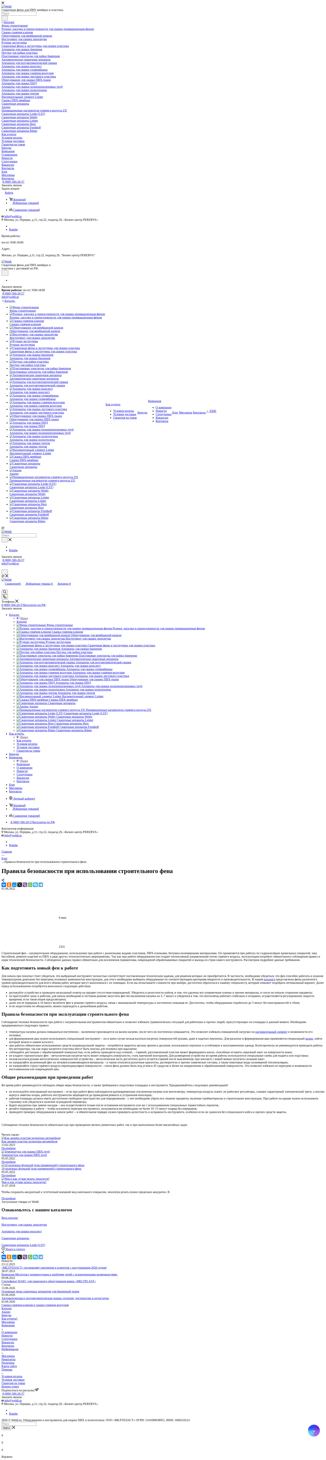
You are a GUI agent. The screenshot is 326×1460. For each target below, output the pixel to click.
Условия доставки (13, 1379)
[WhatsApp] (30, 884)
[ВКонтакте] (4, 884)
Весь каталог (10, 1217)
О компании (9, 1332)
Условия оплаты (12, 1376)
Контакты (8, 1345)
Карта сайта (9, 1366)
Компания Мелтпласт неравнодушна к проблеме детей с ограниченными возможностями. (60, 1274)
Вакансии (8, 1342)
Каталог (22, 621)
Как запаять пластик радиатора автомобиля (29, 1141)
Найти (6, 1428)
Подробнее (9, 1148)
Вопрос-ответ (10, 1386)
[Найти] (5, 18)
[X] (19, 884)
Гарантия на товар (13, 1383)
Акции (6, 1311)
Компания (23, 764)
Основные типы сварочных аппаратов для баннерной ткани (40, 1291)
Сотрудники (9, 1339)
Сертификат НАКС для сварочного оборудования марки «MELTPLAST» (49, 1281)
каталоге (269, 979)
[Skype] (35, 884)
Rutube (13, 229)
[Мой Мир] (14, 884)
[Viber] (25, 884)
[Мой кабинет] (3, 567)
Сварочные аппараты (15, 1238)
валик (309, 1038)
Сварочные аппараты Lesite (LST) (23, 1245)
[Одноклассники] (9, 884)
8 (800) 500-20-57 (13, 181)
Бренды (6, 1315)
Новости (7, 1335)
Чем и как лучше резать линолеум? (24, 1182)
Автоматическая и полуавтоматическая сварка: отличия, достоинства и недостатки (55, 1298)
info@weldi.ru (13, 216)
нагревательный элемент (271, 1031)
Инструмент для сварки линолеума (24, 1224)
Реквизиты (8, 1359)
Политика (8, 1362)
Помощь (7, 1369)
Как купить (24, 740)
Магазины (8, 1322)
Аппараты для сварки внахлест (22, 1231)
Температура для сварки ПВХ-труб (24, 1155)
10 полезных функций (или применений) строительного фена (41, 1168)
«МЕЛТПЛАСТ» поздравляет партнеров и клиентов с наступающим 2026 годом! (54, 1267)
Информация (10, 1349)
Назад (24, 618)
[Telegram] (40, 884)
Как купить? (10, 1318)
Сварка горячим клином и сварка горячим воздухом (35, 1305)
